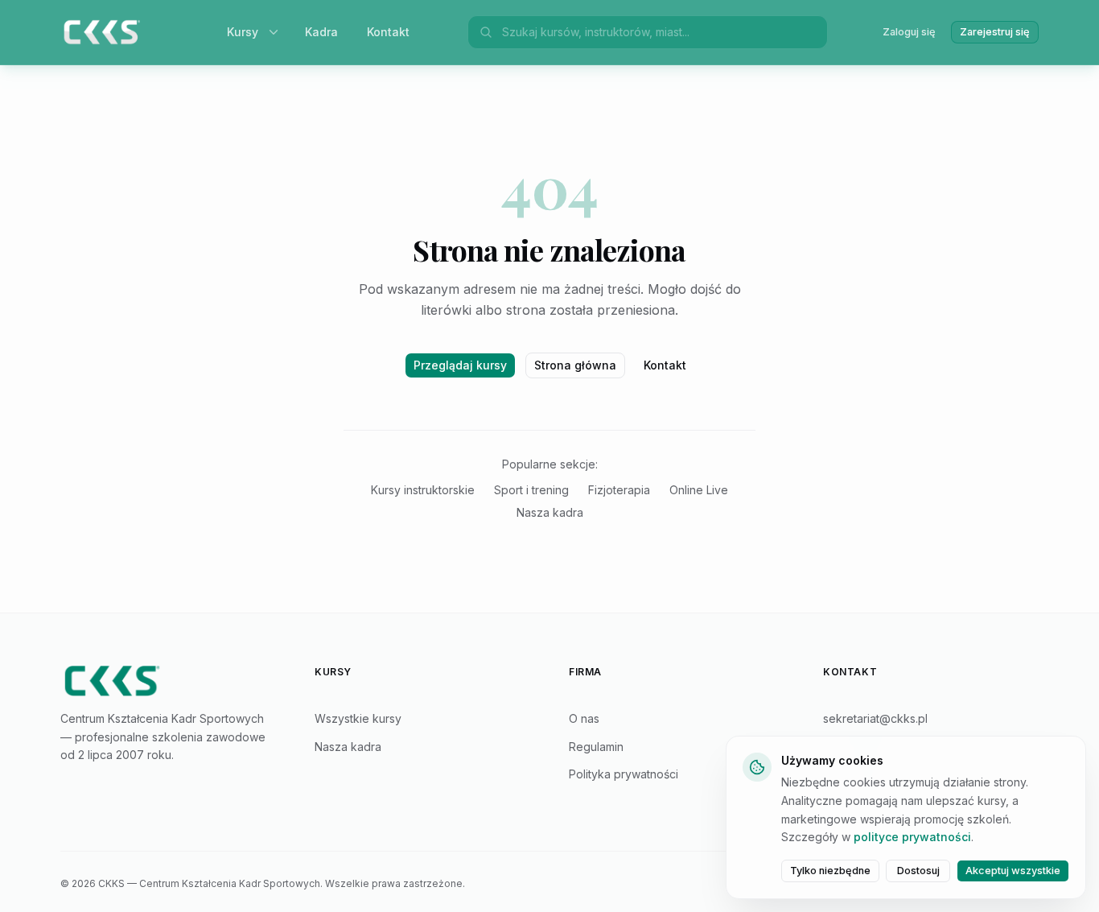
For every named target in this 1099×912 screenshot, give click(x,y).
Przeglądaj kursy (460, 365)
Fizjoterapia (619, 490)
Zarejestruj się (995, 32)
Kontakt (388, 32)
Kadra (321, 32)
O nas (584, 718)
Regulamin (596, 746)
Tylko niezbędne (830, 871)
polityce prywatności (912, 837)
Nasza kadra (550, 512)
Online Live (698, 490)
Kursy (242, 32)
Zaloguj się (909, 32)
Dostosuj (918, 871)
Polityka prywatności (623, 774)
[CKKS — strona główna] (168, 681)
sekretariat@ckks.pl (875, 718)
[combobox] (659, 32)
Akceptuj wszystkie (1012, 871)
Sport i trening (531, 490)
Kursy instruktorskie (423, 490)
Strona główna (575, 365)
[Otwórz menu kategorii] (277, 32)
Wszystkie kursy (358, 718)
